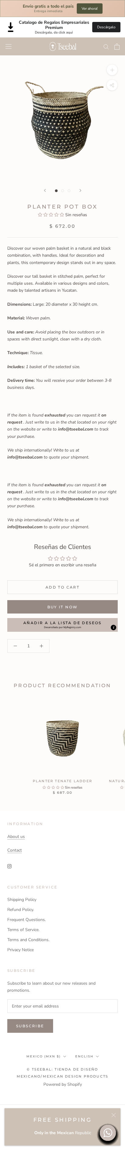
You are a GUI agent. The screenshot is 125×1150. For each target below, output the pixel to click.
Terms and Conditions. (28, 940)
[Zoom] (112, 70)
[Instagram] (9, 866)
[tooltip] (113, 627)
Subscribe (30, 1026)
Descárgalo (106, 27)
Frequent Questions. (26, 920)
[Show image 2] (62, 190)
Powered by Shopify (62, 1084)
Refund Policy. (20, 910)
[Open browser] (8, 46)
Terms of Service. (23, 930)
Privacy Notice (20, 950)
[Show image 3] (69, 190)
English (84, 1056)
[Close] (113, 1115)
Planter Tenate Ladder (62, 781)
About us (16, 836)
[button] (51, 215)
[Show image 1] (56, 190)
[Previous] (45, 190)
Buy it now (62, 607)
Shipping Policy (21, 899)
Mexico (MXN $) (43, 1056)
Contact (14, 850)
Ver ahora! (90, 8)
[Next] (80, 190)
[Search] (106, 46)
